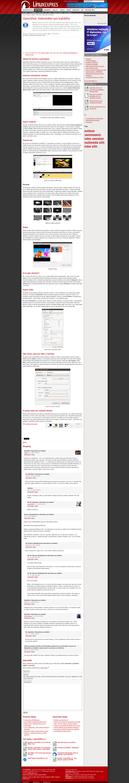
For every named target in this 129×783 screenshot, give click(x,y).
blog (105, 23)
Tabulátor (88, 59)
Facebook (47, 777)
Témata (62, 10)
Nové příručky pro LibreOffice (66, 742)
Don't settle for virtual (92, 68)
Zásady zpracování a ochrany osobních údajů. (34, 774)
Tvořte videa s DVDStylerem (32, 720)
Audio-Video (27, 725)
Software (38, 10)
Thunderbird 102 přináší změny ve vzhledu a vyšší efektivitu (67, 753)
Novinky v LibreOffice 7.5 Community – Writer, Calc (39, 743)
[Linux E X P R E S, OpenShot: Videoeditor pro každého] (39, 4)
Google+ (57, 777)
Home (24, 14)
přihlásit (70, 1)
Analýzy (55, 10)
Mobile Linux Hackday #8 (61, 720)
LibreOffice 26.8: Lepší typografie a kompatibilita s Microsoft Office (96, 89)
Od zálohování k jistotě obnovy (62, 731)
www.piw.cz (89, 122)
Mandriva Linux (46, 782)
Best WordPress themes (92, 120)
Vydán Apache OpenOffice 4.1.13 (37, 758)
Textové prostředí (57, 12)
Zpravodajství (28, 10)
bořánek (26, 35)
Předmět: (26, 674)
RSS (38, 777)
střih (94, 146)
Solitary (26, 452)
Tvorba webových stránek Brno (94, 118)
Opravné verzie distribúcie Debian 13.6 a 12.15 (67, 725)
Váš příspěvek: (27, 682)
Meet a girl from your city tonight (95, 66)
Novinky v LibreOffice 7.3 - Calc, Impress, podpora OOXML (67, 758)
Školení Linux (90, 10)
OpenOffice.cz (90, 84)
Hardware (46, 10)
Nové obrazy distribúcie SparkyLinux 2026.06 (66, 729)
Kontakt (25, 777)
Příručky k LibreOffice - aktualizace (68, 747)
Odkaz (33, 454)
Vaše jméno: (26, 671)
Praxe (69, 10)
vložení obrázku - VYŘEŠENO (94, 71)
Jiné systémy (67, 12)
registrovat (75, 1)
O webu (34, 777)
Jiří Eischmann (28, 616)
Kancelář (75, 10)
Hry (82, 10)
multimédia (32, 35)
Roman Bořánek (43, 33)
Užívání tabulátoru (91, 60)
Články (28, 14)
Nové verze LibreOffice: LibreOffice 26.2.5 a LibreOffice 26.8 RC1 (95, 96)
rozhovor (35, 64)
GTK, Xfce (41, 12)
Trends (42, 777)
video (43, 35)
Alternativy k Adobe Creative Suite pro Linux (36, 731)
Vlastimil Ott (31, 504)
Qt (46, 12)
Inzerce (29, 777)
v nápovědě (31, 665)
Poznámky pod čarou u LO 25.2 (95, 77)
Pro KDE (25, 12)
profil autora (100, 23)
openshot (98, 138)
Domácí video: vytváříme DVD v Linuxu (35, 723)
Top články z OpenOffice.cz (34, 739)
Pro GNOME (32, 12)
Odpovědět (27, 454)
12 (50, 33)
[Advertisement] (53, 44)
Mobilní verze (26, 778)
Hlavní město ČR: (28, 678)
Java (49, 12)
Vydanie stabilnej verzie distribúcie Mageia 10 (66, 727)
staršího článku (45, 53)
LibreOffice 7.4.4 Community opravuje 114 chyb (39, 753)
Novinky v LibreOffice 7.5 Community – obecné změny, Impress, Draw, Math (39, 748)
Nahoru (25, 442)
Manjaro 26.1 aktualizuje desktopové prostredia (67, 722)
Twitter (52, 777)
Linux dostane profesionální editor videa (35, 722)
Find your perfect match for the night (96, 70)
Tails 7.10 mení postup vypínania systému (65, 723)
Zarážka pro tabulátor (92, 62)
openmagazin (38, 35)
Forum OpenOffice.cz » (90, 81)
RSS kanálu (44, 668)
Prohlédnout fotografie (31, 424)
